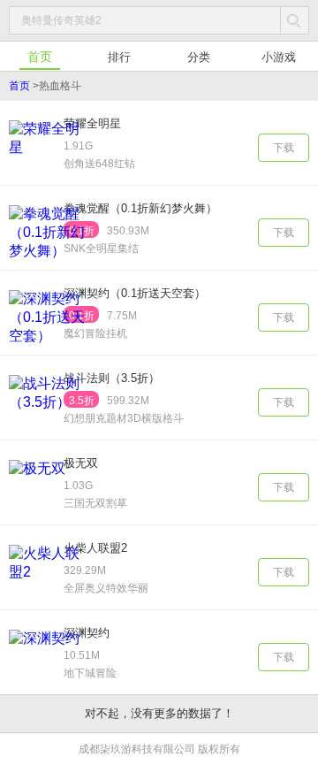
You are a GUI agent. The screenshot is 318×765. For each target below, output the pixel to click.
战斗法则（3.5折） (112, 378)
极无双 (81, 463)
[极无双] (48, 493)
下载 (283, 148)
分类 (198, 57)
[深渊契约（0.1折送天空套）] (48, 323)
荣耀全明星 (92, 123)
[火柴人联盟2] (48, 578)
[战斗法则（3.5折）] (48, 408)
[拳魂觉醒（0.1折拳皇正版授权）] (48, 238)
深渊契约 (87, 632)
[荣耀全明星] (48, 153)
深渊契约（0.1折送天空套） (135, 293)
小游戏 (278, 57)
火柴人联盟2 (95, 548)
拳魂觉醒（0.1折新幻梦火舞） (140, 208)
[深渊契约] (48, 663)
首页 (39, 57)
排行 (119, 57)
